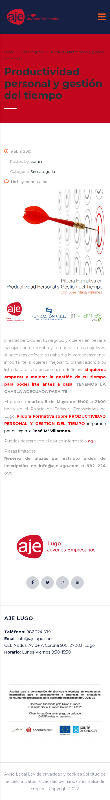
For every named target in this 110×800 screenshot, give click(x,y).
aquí (92, 441)
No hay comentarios (29, 181)
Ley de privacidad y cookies (55, 774)
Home (9, 52)
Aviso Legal (15, 774)
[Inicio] (32, 16)
